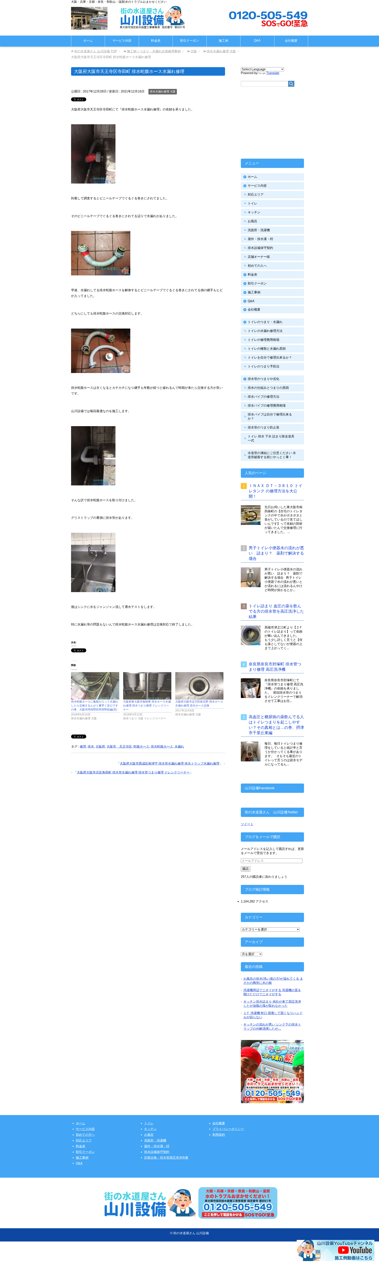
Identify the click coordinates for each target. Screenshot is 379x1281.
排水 (91, 746)
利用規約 (218, 1134)
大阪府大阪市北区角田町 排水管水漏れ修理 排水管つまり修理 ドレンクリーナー (133, 772)
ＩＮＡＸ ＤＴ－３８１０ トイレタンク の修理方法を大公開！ (275, 490)
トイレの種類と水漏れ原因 (267, 348)
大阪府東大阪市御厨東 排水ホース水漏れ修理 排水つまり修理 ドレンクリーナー (147, 705)
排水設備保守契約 (260, 248)
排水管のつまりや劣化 (263, 379)
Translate (272, 73)
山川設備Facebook (260, 788)
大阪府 (100, 746)
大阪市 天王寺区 (119, 746)
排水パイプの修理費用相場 (267, 405)
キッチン (254, 212)
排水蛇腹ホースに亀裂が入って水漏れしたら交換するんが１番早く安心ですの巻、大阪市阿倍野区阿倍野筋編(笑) (94, 705)
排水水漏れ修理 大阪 (162, 91)
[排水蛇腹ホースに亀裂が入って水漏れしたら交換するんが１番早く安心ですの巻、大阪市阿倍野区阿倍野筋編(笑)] (95, 686)
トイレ (252, 203)
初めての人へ (257, 265)
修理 (83, 746)
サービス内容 (122, 40)
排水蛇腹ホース (162, 746)
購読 (245, 868)
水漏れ (179, 746)
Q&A (257, 40)
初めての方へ (85, 1134)
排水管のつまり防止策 (263, 427)
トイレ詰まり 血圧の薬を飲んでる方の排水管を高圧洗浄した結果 (276, 611)
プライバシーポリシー (228, 1129)
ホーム (88, 40)
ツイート (247, 824)
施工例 (223, 40)
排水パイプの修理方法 (263, 396)
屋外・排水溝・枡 (260, 239)
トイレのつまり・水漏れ (265, 322)
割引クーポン (189, 40)
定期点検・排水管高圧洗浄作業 (166, 1157)
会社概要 (291, 40)
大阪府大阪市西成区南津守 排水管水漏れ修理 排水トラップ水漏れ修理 (169, 763)
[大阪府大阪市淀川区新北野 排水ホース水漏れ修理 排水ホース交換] (199, 686)
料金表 (155, 40)
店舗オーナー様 (259, 256)
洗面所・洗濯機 (259, 230)
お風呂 (252, 221)
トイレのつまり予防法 (263, 366)
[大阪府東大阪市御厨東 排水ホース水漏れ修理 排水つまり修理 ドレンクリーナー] (147, 686)
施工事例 (254, 292)
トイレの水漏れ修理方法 (265, 330)
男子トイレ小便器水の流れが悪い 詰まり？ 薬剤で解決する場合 (276, 553)
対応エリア (256, 194)
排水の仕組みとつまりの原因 (268, 387)
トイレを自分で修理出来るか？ (270, 357)
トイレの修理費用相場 (263, 339)
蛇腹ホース (141, 746)
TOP (95, 51)
